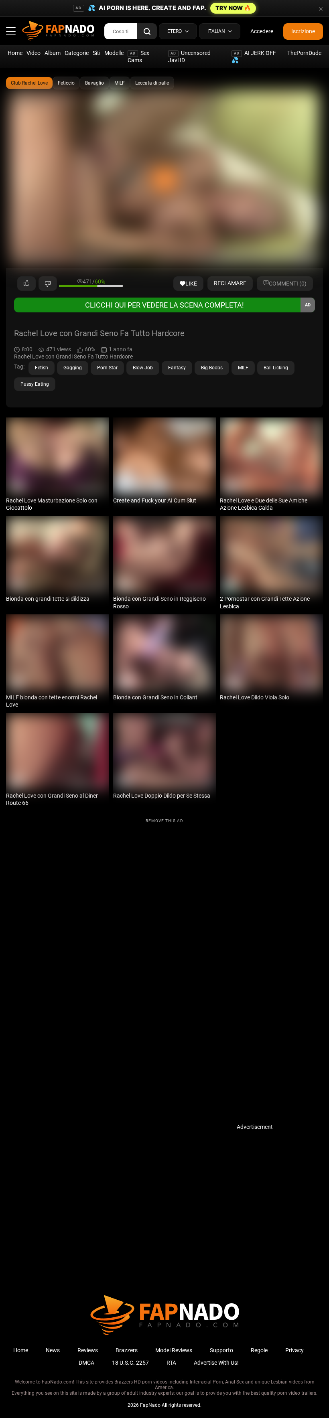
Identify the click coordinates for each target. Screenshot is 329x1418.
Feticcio (66, 83)
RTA (171, 1362)
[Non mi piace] (48, 283)
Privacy (294, 1350)
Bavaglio (94, 83)
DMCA (86, 1362)
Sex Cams (138, 56)
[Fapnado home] (164, 1334)
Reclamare (230, 283)
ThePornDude (304, 53)
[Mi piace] (26, 283)
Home (15, 53)
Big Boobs (212, 368)
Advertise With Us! (216, 1362)
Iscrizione (303, 31)
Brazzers (127, 1350)
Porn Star (107, 368)
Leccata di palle (152, 83)
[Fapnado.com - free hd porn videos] (58, 31)
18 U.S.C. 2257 (130, 1362)
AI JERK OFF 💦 (254, 56)
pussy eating (34, 384)
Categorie (77, 53)
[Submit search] (147, 31)
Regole (259, 1350)
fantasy (177, 368)
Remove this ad (164, 820)
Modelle (114, 53)
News (53, 1350)
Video (33, 53)
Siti (96, 53)
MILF (119, 83)
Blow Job (143, 368)
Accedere (261, 31)
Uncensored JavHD (189, 56)
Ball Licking (276, 368)
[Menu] (11, 31)
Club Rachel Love (29, 83)
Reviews (87, 1350)
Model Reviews (173, 1350)
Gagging (72, 368)
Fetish (41, 368)
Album (53, 53)
